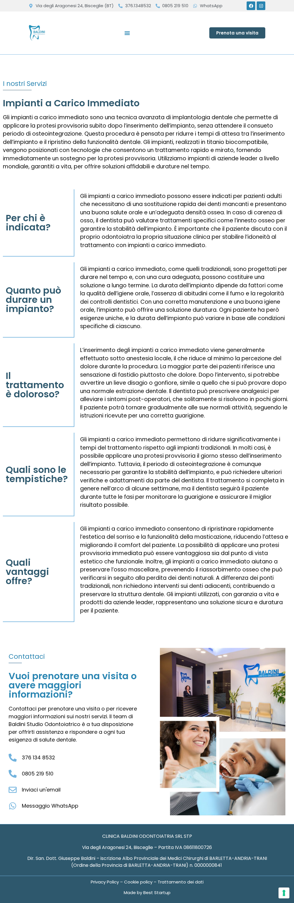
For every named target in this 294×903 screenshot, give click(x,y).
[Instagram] (261, 5)
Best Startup (157, 892)
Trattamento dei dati (181, 882)
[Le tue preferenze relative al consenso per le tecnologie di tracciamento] (283, 892)
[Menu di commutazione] (127, 33)
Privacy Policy (105, 882)
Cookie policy (138, 882)
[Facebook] (251, 5)
